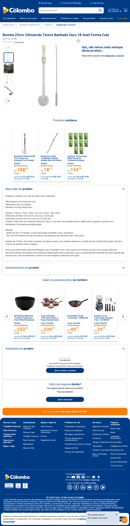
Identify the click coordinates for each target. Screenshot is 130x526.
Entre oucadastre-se (117, 10)
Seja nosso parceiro (8, 441)
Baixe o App (8, 446)
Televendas (97, 446)
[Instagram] (69, 487)
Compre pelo (67, 412)
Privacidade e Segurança (75, 427)
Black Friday (115, 429)
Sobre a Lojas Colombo (29, 427)
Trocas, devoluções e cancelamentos (74, 439)
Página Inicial (8, 25)
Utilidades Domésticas (29, 25)
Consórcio (97, 438)
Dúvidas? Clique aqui (91, 480)
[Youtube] (89, 487)
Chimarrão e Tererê (66, 25)
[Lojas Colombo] (18, 10)
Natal (113, 432)
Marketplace (28, 444)
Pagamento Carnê (48, 440)
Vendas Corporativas (101, 450)
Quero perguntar (65, 399)
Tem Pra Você (117, 466)
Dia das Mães (116, 442)
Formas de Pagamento (74, 452)
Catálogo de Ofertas (119, 446)
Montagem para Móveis (74, 434)
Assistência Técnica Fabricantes (49, 431)
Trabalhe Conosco (12, 426)
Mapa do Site (28, 448)
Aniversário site (117, 450)
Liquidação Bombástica (116, 437)
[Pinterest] (96, 487)
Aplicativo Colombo (101, 427)
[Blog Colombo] (102, 487)
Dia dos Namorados (119, 462)
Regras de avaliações (74, 430)
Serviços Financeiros (101, 442)
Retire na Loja (98, 430)
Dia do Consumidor (119, 454)
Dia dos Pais (116, 458)
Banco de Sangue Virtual (100, 455)
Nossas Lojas (46, 3)
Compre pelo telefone (9, 435)
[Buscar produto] (100, 10)
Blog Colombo (29, 440)
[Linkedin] (82, 487)
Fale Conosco (98, 3)
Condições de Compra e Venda (78, 444)
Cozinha (47, 25)
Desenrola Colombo (101, 434)
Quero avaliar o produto (65, 370)
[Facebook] (76, 487)
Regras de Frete (71, 448)
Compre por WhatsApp (72, 3)
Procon (44, 436)
